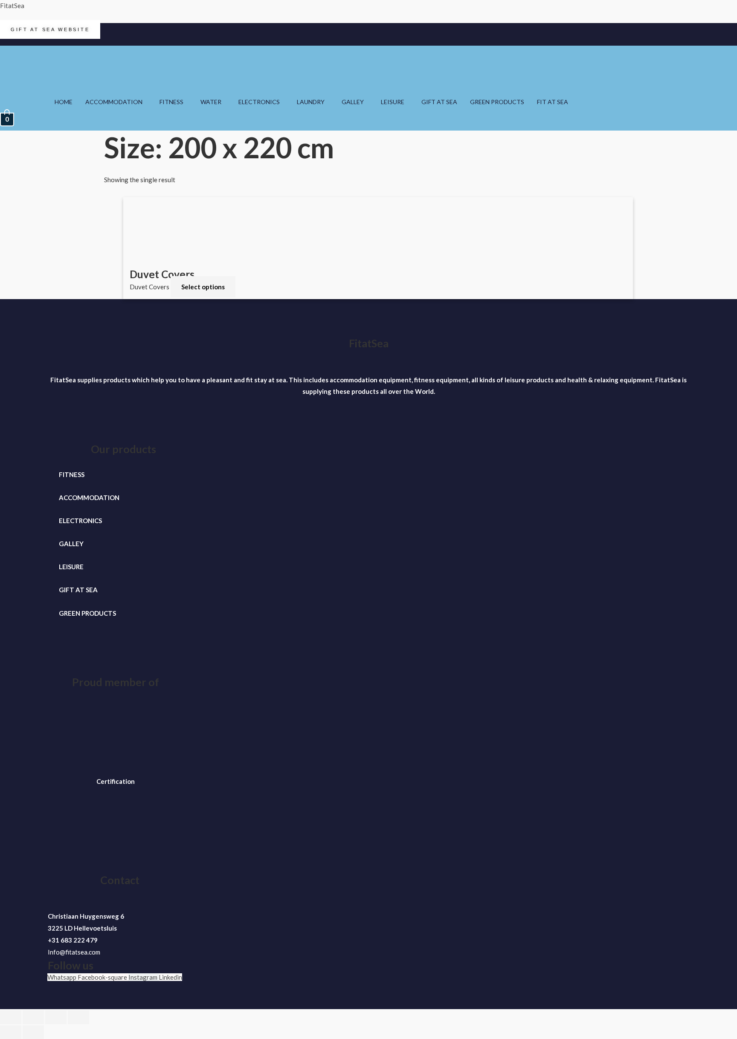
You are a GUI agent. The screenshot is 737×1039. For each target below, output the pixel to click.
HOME (64, 101)
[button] (116, 102)
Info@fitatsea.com (74, 952)
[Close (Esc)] (78, 1017)
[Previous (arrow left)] (10, 1032)
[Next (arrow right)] (33, 1032)
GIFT (66, 590)
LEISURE (392, 101)
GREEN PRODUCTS (497, 101)
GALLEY (353, 101)
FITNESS (171, 101)
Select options (203, 287)
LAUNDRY (311, 101)
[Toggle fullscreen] (33, 1017)
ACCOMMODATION (113, 101)
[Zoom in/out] (10, 1017)
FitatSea (12, 5)
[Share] (56, 1017)
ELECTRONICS (259, 101)
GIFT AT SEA (439, 101)
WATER (210, 101)
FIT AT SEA (552, 101)
